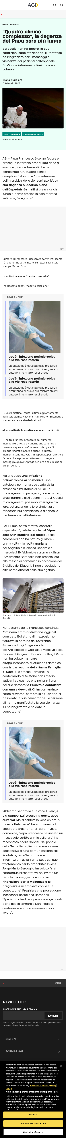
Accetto (33, 1114)
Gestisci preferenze (33, 1132)
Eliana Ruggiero (12, 80)
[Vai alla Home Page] (33, 5)
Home (5, 24)
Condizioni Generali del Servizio (23, 1025)
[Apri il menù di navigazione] (4, 5)
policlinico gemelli (33, 134)
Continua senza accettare (33, 1123)
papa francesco (12, 134)
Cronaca (14, 24)
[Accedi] (61, 5)
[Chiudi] (61, 1066)
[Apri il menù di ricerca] (54, 5)
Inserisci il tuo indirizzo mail (21, 1009)
